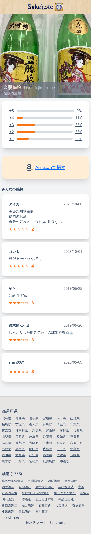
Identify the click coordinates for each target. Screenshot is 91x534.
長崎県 (75, 455)
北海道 (6, 418)
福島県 (6, 424)
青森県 (20, 418)
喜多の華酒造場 (12, 481)
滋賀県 (6, 443)
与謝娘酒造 (66, 487)
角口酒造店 (9, 505)
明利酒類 (8, 499)
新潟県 (37, 430)
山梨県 (6, 436)
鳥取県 (6, 449)
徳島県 (75, 449)
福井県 (78, 430)
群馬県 (47, 424)
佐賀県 (61, 455)
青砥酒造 (25, 511)
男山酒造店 (35, 481)
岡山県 (33, 449)
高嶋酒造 (25, 487)
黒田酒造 (28, 505)
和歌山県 (76, 443)
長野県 (20, 436)
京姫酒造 (70, 481)
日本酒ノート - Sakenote (45, 522)
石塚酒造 (78, 505)
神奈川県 (21, 430)
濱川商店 (41, 511)
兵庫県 (47, 443)
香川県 (6, 455)
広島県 (47, 449)
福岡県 (47, 455)
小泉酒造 (8, 511)
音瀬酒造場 (9, 493)
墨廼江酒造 (66, 499)
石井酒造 (44, 505)
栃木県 (33, 424)
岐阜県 (33, 436)
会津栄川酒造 (44, 487)
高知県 (33, 455)
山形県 (75, 418)
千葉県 (75, 424)
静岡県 (47, 436)
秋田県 (61, 418)
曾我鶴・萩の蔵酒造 (35, 493)
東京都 (6, 430)
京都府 (20, 443)
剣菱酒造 (8, 487)
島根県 (20, 449)
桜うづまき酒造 (65, 493)
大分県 (20, 461)
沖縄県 (64, 461)
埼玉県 (61, 424)
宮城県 (47, 418)
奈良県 (61, 443)
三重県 (75, 436)
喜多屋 (84, 493)
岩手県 (33, 418)
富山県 (50, 430)
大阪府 (33, 443)
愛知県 (61, 436)
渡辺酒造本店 (44, 499)
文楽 (81, 487)
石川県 (64, 430)
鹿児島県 (49, 461)
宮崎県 (33, 461)
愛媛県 (20, 455)
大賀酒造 (61, 505)
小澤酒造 (25, 499)
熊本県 (6, 461)
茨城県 (20, 424)
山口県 (61, 449)
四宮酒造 (54, 481)
